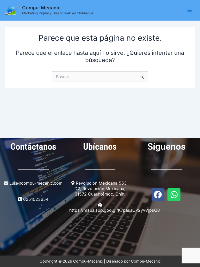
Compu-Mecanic (41, 7)
